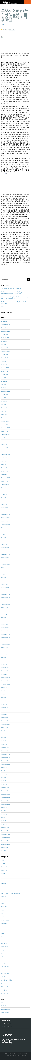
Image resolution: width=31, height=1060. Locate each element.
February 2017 (5, 507)
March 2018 (4, 467)
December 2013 (5, 634)
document (3, 876)
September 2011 (5, 724)
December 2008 (5, 834)
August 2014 (4, 607)
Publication (4, 923)
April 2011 (3, 741)
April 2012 (4, 701)
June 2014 (4, 614)
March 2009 (4, 824)
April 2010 (4, 781)
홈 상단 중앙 (4, 993)
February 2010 (5, 787)
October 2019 (4, 431)
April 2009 (4, 821)
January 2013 (4, 671)
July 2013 (3, 651)
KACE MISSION (8, 1026)
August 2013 (4, 647)
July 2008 (3, 850)
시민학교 (3, 976)
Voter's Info (4, 960)
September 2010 (5, 764)
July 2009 (3, 810)
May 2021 (3, 404)
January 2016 (4, 551)
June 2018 (4, 457)
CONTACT (6, 1030)
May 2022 (3, 384)
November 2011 (5, 717)
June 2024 (4, 341)
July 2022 (3, 377)
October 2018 (4, 451)
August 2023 (4, 357)
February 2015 (5, 587)
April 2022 (4, 387)
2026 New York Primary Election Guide (11, 288)
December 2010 (5, 754)
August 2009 (4, 807)
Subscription (4, 946)
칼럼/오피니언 (5, 986)
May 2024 (3, 344)
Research (3, 936)
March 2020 (4, 417)
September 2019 (5, 434)
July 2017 (3, 491)
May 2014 (3, 617)
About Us (3, 860)
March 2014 (4, 624)
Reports (3, 933)
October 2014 (4, 601)
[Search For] (28, 279)
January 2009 (4, 831)
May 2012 (3, 697)
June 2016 (4, 534)
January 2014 (4, 631)
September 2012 (5, 684)
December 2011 (5, 714)
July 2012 (3, 691)
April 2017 (4, 501)
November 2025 (5, 324)
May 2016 (3, 537)
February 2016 (5, 547)
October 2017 (4, 481)
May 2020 (3, 411)
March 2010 (4, 784)
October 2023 (4, 354)
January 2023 (4, 371)
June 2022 (4, 381)
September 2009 (5, 804)
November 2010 (5, 757)
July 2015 (3, 571)
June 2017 (4, 494)
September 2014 (5, 604)
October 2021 (4, 394)
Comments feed (5, 1009)
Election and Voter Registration (9, 880)
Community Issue (5, 866)
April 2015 (4, 581)
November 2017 (5, 477)
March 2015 (4, 584)
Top (2, 953)
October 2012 (4, 681)
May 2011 (3, 737)
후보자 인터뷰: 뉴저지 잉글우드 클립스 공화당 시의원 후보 (14, 15)
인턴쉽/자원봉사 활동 (10, 31)
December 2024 (5, 331)
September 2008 (5, 844)
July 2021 (3, 397)
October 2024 (4, 334)
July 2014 (3, 611)
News (2, 903)
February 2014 (5, 627)
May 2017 (3, 497)
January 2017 (4, 511)
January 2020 (4, 424)
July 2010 (3, 771)
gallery (3, 886)
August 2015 (4, 567)
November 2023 (5, 351)
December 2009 (5, 794)
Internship (3, 890)
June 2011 (4, 734)
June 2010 (4, 774)
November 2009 (5, 797)
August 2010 (4, 767)
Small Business (5, 940)
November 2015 (5, 557)
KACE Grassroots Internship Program (11, 893)
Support (3, 950)
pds (2, 913)
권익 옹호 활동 (5, 966)
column (3, 863)
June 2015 (4, 574)
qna (2, 926)
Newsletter (4, 906)
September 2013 (5, 644)
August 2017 (4, 487)
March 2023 (4, 364)
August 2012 (4, 687)
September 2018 (5, 454)
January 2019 (4, 447)
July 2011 (3, 731)
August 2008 (4, 847)
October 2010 (4, 761)
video (2, 956)
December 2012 (5, 674)
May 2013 (3, 657)
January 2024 (4, 347)
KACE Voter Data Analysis (8, 307)
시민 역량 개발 (5, 973)
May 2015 (3, 577)
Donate (27, 2)
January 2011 (4, 751)
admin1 (5, 24)
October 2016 (4, 521)
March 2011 (4, 744)
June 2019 (4, 441)
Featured (3, 883)
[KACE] (9, 2)
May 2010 (3, 777)
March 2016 (4, 544)
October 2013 (4, 641)
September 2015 (5, 564)
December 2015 (5, 554)
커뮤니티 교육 (18, 31)
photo (2, 916)
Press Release (5, 920)
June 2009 (4, 814)
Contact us (4, 870)
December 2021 (5, 391)
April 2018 (4, 464)
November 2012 (5, 677)
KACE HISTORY (8, 1023)
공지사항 (3, 963)
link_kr (3, 900)
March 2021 (4, 407)
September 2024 (5, 337)
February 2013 (5, 667)
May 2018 (3, 461)
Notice (3, 910)
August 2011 (4, 727)
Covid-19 (3, 873)
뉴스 (4, 31)
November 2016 (5, 517)
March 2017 (4, 504)
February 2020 (5, 421)
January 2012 (4, 711)
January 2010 (4, 791)
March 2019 (4, 444)
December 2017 (5, 474)
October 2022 (4, 374)
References (4, 930)
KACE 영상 (4, 896)
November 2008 (5, 837)
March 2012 (4, 704)
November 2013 (5, 637)
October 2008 (4, 841)
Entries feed (4, 1006)
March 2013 (4, 664)
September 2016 (5, 524)
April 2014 (4, 621)
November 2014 (5, 597)
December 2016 (5, 514)
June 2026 (4, 321)
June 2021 (4, 401)
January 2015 (4, 591)
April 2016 (4, 541)
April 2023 (4, 361)
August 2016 (4, 527)
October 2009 (4, 801)
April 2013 (4, 661)
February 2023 (5, 367)
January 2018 (4, 471)
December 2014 (5, 594)
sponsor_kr (4, 943)
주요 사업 (3, 983)
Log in (2, 1002)
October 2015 (4, 561)
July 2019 (3, 437)
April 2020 (4, 414)
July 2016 (3, 531)
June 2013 (4, 654)
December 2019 (5, 427)
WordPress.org (5, 1012)
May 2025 (3, 327)
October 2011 (4, 721)
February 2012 (5, 707)
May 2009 (3, 817)
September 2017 (5, 484)
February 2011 (5, 747)
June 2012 (4, 694)
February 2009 (5, 827)
